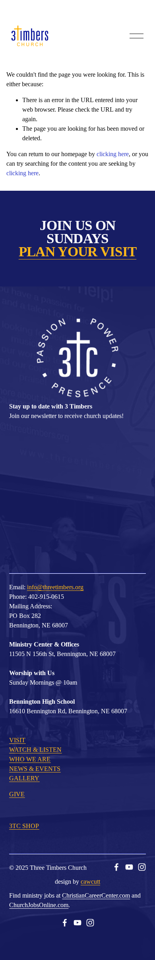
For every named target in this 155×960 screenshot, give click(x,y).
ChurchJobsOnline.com (38, 905)
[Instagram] (142, 867)
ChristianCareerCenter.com (96, 895)
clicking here (113, 154)
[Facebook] (116, 867)
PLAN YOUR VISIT (77, 251)
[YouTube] (129, 867)
